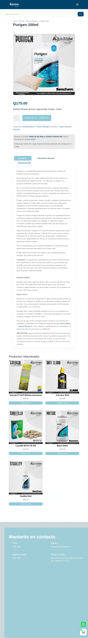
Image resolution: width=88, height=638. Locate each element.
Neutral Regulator (25, 326)
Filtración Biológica (32, 21)
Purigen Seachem (65, 127)
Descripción (23, 158)
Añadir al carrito (37, 118)
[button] (14, 32)
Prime (38, 314)
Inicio (15, 21)
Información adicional (45, 158)
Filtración (21, 21)
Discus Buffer (65, 323)
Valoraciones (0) (24, 163)
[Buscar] (81, 14)
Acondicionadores (28, 127)
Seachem (16, 129)
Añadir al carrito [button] (26, 403)
